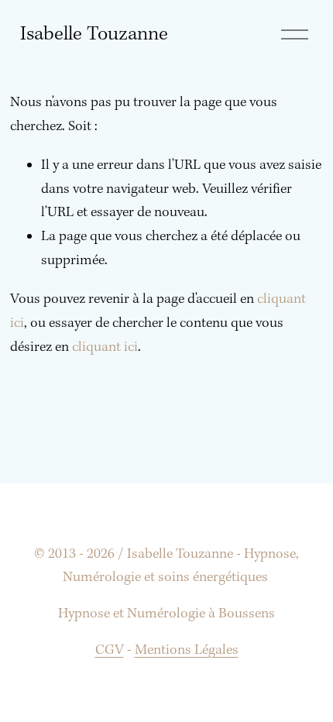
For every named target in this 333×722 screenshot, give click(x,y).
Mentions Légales (187, 650)
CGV (109, 650)
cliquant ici (105, 347)
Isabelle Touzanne (94, 34)
